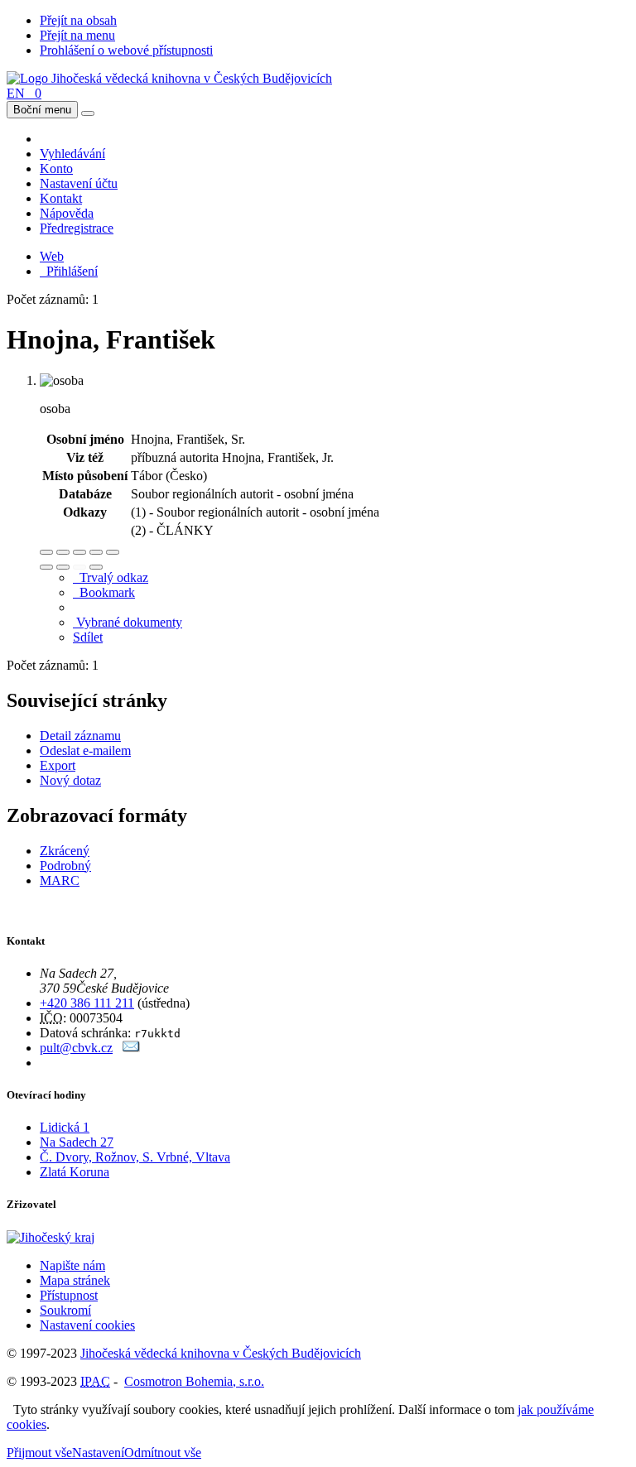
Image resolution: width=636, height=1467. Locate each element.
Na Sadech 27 (76, 1142)
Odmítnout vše (162, 1452)
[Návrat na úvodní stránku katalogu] (169, 78)
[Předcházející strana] (79, 567)
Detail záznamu (80, 736)
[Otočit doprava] (63, 567)
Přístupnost (69, 1295)
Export (57, 765)
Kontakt (61, 198)
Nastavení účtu (79, 183)
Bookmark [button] (104, 592)
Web (52, 256)
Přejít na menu (77, 35)
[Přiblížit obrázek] (46, 552)
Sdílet (88, 637)
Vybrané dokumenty (127, 622)
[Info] (112, 552)
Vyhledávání (72, 154)
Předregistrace (76, 228)
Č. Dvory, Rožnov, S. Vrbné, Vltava (135, 1157)
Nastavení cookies (87, 1325)
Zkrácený (64, 851)
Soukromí (65, 1310)
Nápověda (67, 213)
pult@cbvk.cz (76, 1048)
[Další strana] (96, 567)
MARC (60, 880)
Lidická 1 (64, 1127)
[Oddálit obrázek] (63, 552)
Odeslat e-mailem (85, 750)
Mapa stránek (75, 1280)
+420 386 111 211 (87, 1003)
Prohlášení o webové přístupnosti (126, 50)
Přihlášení (69, 271)
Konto (56, 168)
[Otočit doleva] (46, 567)
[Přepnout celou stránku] (96, 552)
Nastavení (98, 1452)
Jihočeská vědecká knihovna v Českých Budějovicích (220, 1353)
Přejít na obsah (78, 20)
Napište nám (72, 1265)
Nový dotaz (70, 780)
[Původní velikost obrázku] (79, 552)
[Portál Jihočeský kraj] (71, 1237)
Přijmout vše (39, 1452)
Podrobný (65, 866)
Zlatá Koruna (74, 1172)
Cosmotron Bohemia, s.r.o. (194, 1381)
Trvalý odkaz (110, 577)
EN (16, 93)
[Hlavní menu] (87, 113)
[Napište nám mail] (131, 1048)
